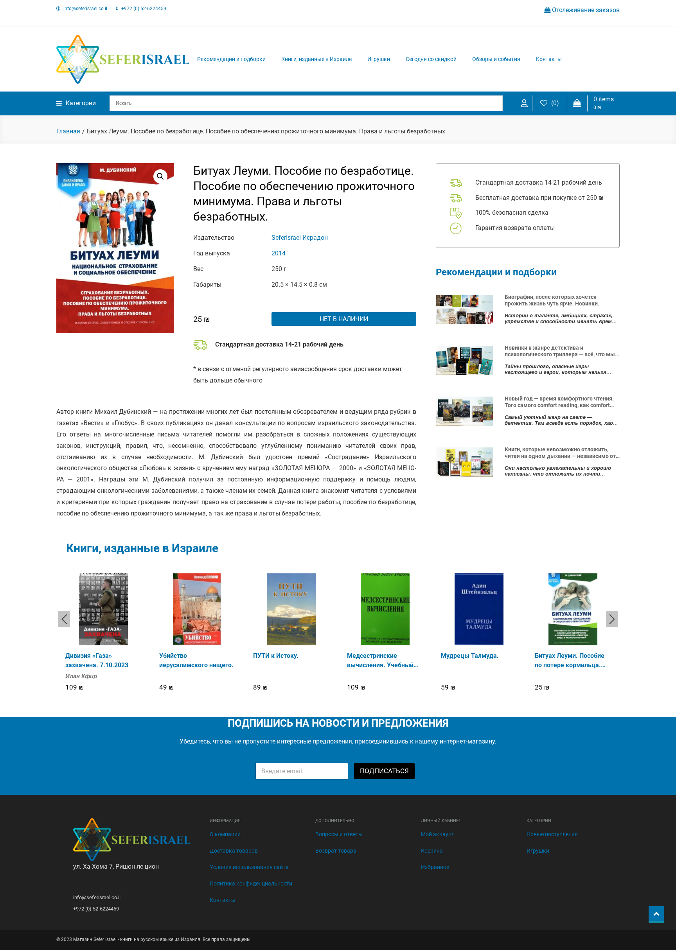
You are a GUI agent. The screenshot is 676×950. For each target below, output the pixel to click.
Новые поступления (552, 834)
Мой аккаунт (437, 834)
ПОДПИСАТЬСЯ (384, 771)
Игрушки (378, 59)
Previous (64, 619)
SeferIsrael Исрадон (299, 237)
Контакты (549, 59)
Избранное (435, 867)
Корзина (432, 851)
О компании (225, 834)
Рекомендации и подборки (231, 59)
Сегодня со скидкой (431, 59)
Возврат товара (335, 851)
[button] (160, 176)
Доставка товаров (234, 851)
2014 (278, 253)
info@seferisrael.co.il (85, 8)
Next (612, 619)
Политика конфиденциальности (251, 883)
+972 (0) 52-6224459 (143, 8)
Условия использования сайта (249, 867)
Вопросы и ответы (339, 834)
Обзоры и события (496, 59)
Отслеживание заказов (585, 10)
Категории (81, 103)
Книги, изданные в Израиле (316, 59)
